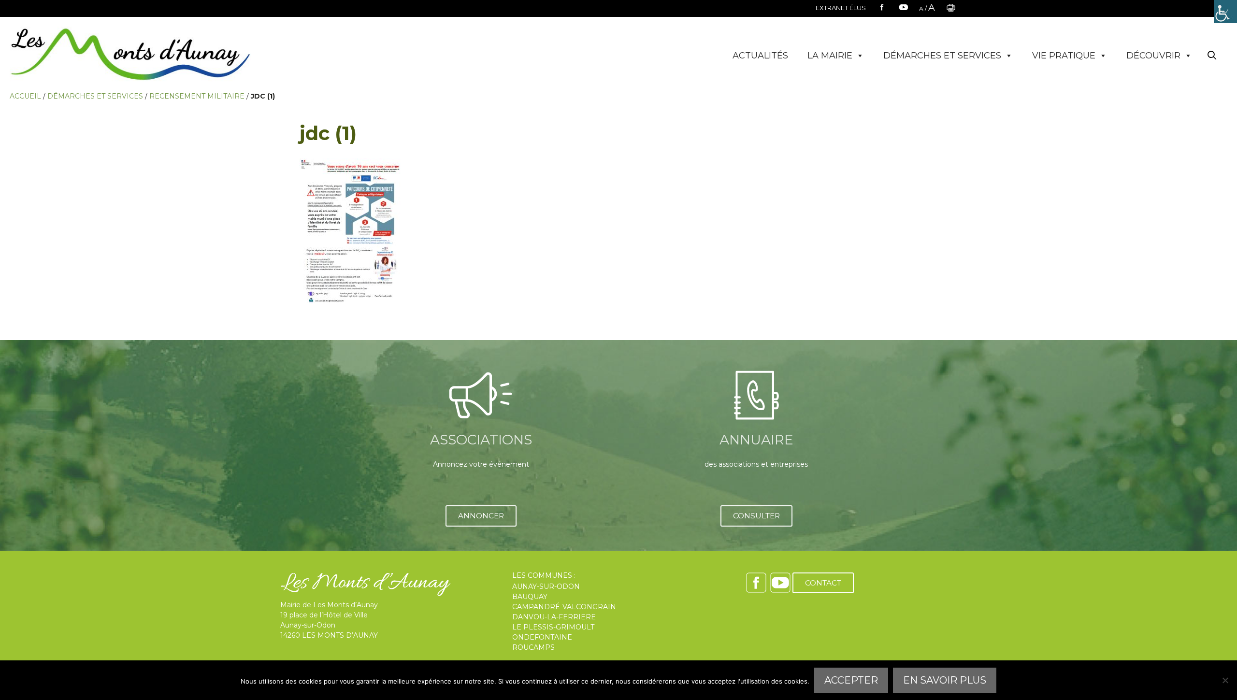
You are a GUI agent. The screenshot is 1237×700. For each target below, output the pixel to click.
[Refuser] (1225, 680)
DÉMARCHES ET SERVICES (95, 96)
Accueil (25, 96)
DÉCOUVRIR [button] (1153, 55)
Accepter (851, 680)
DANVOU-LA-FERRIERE (554, 617)
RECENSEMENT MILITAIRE (197, 96)
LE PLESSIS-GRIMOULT (553, 627)
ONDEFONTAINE (542, 637)
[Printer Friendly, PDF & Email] (951, 10)
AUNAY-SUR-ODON (546, 586)
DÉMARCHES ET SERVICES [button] (942, 55)
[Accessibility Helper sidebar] (1225, 11)
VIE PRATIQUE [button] (1063, 55)
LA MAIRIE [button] (829, 55)
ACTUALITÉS (760, 55)
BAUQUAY (529, 596)
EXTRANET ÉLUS (841, 8)
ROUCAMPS (533, 647)
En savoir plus (944, 680)
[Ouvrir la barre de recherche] (1212, 55)
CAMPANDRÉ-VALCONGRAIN (564, 606)
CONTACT (823, 582)
